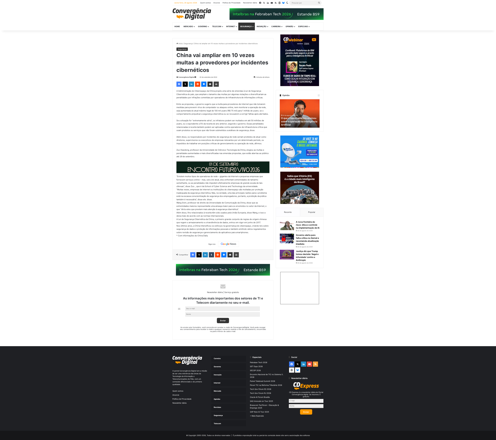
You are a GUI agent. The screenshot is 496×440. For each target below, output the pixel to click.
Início (180, 43)
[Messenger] (203, 84)
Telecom (216, 26)
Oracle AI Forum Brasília (260, 397)
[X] (185, 84)
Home (177, 26)
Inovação (261, 26)
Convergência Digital (186, 77)
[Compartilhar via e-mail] (210, 84)
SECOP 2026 (255, 370)
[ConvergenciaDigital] (191, 14)
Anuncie (216, 3)
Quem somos (205, 3)
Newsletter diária (250, 3)
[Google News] (228, 244)
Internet (230, 26)
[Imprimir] (216, 84)
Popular (311, 212)
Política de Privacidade (232, 3)
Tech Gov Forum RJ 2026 (260, 393)
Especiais (303, 26)
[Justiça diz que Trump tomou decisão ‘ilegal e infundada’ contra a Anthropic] (287, 254)
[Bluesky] (283, 2)
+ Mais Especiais (257, 416)
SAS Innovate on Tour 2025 (261, 401)
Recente (288, 212)
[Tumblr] (211, 254)
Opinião (289, 26)
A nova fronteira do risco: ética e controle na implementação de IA (308, 225)
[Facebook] (179, 84)
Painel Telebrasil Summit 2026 (262, 381)
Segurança (246, 26)
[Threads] (279, 2)
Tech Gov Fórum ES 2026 (260, 389)
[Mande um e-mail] (195, 77)
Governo (202, 26)
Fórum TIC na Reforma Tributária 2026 (266, 385)
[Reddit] (197, 84)
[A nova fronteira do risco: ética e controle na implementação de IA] (287, 225)
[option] (300, 113)
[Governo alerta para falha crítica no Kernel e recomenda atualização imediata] (287, 238)
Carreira (276, 26)
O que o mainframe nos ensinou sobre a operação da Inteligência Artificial (299, 121)
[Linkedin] (191, 84)
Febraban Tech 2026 (258, 362)
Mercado (188, 26)
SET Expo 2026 (256, 366)
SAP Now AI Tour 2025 (259, 412)
